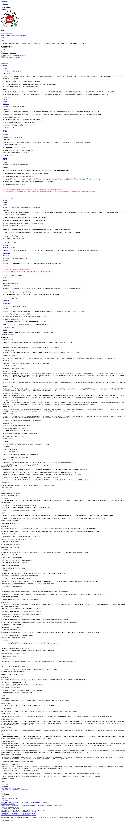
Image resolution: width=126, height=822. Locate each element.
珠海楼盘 (20, 813)
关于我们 (3, 805)
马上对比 (3, 800)
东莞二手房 (19, 810)
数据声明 (42, 805)
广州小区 (34, 815)
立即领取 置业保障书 (5, 482)
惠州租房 (11, 811)
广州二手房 (41, 810)
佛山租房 (20, 811)
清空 (17, 798)
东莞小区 (16, 815)
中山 (12, 35)
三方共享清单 (21, 805)
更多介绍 (5, 99)
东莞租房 (16, 811)
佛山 (16, 35)
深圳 (7, 35)
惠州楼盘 (7, 813)
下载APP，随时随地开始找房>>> (13, 57)
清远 (19, 35)
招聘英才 (51, 805)
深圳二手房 (3, 810)
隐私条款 (16, 805)
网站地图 (60, 805)
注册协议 (61, 817)
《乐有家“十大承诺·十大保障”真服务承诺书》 (15, 55)
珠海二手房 (30, 810)
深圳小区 (3, 815)
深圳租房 (3, 811)
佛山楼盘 (16, 813)
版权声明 (38, 805)
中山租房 (7, 811)
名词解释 (47, 805)
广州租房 (34, 811)
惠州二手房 (14, 810)
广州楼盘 (29, 813)
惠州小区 (11, 815)
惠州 (14, 35)
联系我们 (7, 805)
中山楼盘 (34, 813)
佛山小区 (20, 815)
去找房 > (3, 796)
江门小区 (29, 815)
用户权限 (66, 817)
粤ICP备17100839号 (49, 817)
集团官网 (56, 805)
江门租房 (29, 811)
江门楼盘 (25, 813)
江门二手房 (36, 810)
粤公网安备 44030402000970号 (7, 820)
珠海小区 (25, 815)
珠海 (26, 35)
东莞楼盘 (11, 813)
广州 (9, 35)
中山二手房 (8, 810)
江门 (24, 35)
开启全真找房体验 (5, 786)
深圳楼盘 (3, 813)
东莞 (21, 35)
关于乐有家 (5, 4)
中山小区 (7, 815)
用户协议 (11, 805)
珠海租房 (25, 811)
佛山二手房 (25, 810)
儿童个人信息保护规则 (30, 805)
